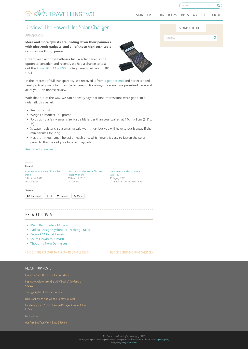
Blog (160, 15)
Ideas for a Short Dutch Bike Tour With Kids (46, 275)
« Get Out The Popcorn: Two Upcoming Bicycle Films (57, 252)
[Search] (218, 5)
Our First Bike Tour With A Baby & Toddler (46, 322)
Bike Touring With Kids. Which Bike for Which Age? (50, 298)
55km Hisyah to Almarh (47, 239)
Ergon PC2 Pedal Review (47, 234)
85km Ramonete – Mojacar (49, 225)
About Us (199, 15)
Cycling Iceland (32, 316)
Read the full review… (40, 149)
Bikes (185, 15)
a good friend (114, 81)
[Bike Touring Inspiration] (60, 16)
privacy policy (163, 339)
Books (172, 15)
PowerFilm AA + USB (51, 68)
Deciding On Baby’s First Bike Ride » (131, 252)
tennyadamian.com (129, 342)
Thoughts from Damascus (48, 243)
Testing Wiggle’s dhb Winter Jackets (43, 292)
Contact (217, 15)
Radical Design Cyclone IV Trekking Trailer (60, 230)
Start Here (144, 15)
